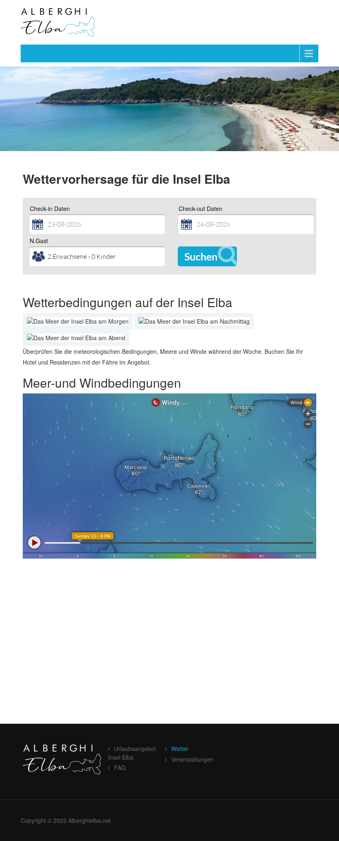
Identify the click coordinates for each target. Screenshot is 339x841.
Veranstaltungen (192, 759)
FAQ (120, 767)
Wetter (180, 748)
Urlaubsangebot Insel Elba (132, 752)
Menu (39, 53)
